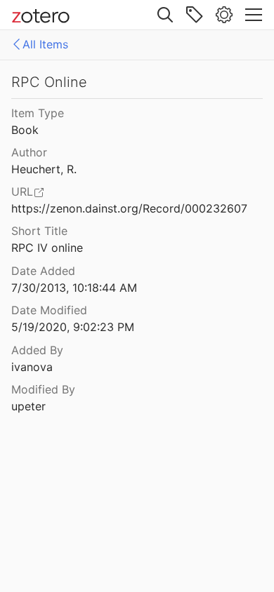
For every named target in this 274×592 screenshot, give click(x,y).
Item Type (37, 113)
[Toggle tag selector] (194, 14)
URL (22, 191)
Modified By (43, 389)
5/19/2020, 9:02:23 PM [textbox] (72, 327)
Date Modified (49, 310)
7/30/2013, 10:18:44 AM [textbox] (74, 288)
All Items (45, 44)
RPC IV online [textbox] (47, 248)
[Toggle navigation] (253, 14)
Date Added (43, 271)
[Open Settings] (224, 14)
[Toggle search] (165, 14)
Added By (37, 350)
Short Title (39, 231)
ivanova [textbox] (32, 367)
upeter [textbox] (28, 406)
